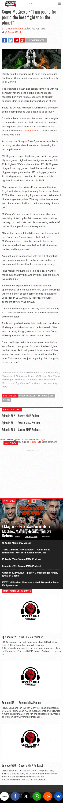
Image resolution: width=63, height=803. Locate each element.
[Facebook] (15, 796)
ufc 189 (6, 399)
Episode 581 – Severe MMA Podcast (21, 423)
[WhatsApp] (36, 796)
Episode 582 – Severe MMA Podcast (21, 416)
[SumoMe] (58, 796)
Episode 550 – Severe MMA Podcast (21, 559)
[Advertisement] (31, 474)
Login (42, 439)
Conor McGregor (27, 395)
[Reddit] (47, 796)
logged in (34, 442)
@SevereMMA (13, 32)
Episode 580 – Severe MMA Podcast (21, 430)
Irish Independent (28, 130)
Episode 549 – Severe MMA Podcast (21, 566)
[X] (26, 796)
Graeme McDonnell (16, 29)
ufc (51, 395)
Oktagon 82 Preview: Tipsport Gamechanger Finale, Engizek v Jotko (30, 574)
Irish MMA (42, 395)
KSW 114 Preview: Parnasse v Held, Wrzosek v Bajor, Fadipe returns (30, 584)
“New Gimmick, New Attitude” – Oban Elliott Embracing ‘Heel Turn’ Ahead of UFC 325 (26, 551)
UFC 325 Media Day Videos (16, 543)
